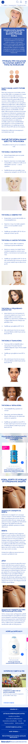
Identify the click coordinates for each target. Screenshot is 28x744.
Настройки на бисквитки (10, 720)
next (26, 458)
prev (2, 458)
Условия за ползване (14, 716)
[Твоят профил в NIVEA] (21, 2)
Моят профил (13, 731)
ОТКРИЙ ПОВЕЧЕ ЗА (14, 727)
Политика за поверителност (14, 718)
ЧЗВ (24, 720)
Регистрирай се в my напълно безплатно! (14, 736)
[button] (22, 462)
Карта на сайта (9, 723)
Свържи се (13, 709)
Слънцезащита (12, 5)
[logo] (2, 2)
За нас (20, 720)
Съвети (5, 5)
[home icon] (1, 5)
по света (19, 723)
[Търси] (17, 2)
